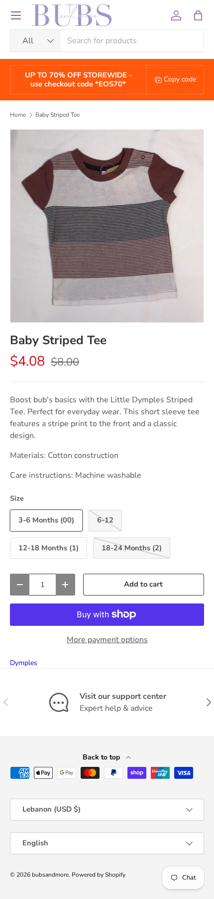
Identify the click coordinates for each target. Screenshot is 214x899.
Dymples (23, 663)
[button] (198, 15)
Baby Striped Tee (57, 115)
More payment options (107, 639)
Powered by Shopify (98, 875)
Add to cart (143, 584)
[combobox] (107, 41)
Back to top (102, 757)
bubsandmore (50, 875)
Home (18, 115)
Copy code (180, 79)
